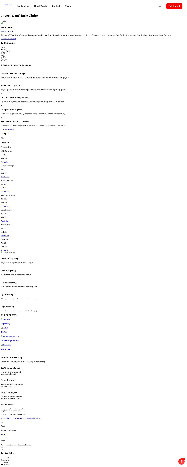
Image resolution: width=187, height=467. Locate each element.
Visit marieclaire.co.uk (8, 39)
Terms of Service (6, 418)
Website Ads (9, 129)
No (5, 434)
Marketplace (23, 6)
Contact (56, 6)
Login (159, 6)
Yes (2, 434)
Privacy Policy (19, 418)
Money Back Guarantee (33, 418)
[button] (181, 461)
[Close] (2, 422)
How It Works (40, 6)
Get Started (174, 6)
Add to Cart (5, 162)
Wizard (68, 6)
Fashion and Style (7, 31)
